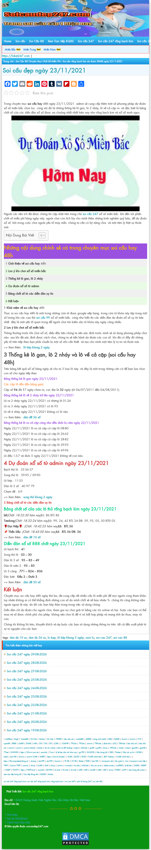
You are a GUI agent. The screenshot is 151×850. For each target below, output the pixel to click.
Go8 (46, 765)
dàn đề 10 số (32, 537)
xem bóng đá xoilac (137, 769)
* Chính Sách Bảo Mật (17, 822)
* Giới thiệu (11, 814)
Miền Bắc (10, 49)
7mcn (51, 752)
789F (6, 765)
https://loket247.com (16, 55)
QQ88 (43, 774)
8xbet (81, 761)
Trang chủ (8, 61)
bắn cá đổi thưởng (65, 747)
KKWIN (49, 769)
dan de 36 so (37, 637)
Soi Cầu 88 (36, 41)
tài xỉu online (50, 747)
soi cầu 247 (90, 214)
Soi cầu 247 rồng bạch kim (115, 41)
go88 (92, 747)
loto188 (13, 756)
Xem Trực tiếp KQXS (61, 41)
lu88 (80, 769)
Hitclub (42, 739)
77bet (6, 752)
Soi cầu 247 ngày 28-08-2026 (27, 662)
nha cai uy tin (96, 765)
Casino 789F (15, 765)
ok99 (124, 769)
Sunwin (124, 739)
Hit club (65, 769)
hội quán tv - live (121, 761)
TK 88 (66, 761)
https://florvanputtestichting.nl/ (16, 761)
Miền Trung (30, 49)
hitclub (32, 747)
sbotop (33, 761)
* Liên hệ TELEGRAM (16, 818)
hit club (77, 765)
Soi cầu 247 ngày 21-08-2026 (27, 713)
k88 (85, 769)
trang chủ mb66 (99, 739)
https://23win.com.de (29, 752)
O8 (40, 743)
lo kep (52, 637)
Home (7, 41)
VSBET (7, 769)
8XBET (143, 765)
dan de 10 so (18, 637)
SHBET (42, 756)
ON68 (28, 743)
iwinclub (68, 765)
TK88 (87, 761)
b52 (114, 743)
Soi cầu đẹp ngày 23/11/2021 (44, 69)
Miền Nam (50, 49)
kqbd (76, 747)
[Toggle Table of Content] (40, 235)
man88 (92, 769)
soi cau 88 (120, 637)
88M (110, 739)
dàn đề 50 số (32, 582)
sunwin (89, 743)
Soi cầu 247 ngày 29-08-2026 (27, 654)
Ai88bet (8, 739)
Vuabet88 (24, 739)
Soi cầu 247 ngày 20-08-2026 (27, 721)
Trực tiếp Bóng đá (31, 774)
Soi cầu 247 (86, 41)
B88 (111, 752)
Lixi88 (39, 765)
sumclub (44, 752)
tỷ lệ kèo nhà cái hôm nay (66, 752)
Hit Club (34, 739)
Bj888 (116, 739)
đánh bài (107, 743)
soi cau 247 (104, 637)
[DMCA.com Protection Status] (75, 844)
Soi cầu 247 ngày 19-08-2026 (27, 730)
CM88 (21, 743)
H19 (139, 739)
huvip (111, 769)
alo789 (41, 761)
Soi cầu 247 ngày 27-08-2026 (27, 671)
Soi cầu (20, 41)
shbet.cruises (109, 765)
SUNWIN (14, 752)
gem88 (135, 747)
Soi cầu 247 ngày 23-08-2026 (27, 696)
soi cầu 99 (43, 317)
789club (98, 743)
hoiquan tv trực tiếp (138, 761)
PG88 (117, 769)
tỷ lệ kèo (128, 765)
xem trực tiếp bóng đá (12, 774)
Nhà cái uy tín (128, 752)
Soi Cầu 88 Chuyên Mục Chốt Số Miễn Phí (38, 61)
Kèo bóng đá (102, 752)
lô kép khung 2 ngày (36, 347)
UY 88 (74, 761)
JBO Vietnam (109, 756)
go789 (82, 752)
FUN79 (16, 769)
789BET (59, 739)
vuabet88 (79, 739)
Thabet (117, 752)
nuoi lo (90, 637)
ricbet (121, 747)
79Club (74, 743)
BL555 (76, 756)
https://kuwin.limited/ (56, 756)
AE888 (88, 739)
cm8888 (119, 765)
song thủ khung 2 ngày (37, 497)
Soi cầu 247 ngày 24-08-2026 (27, 688)
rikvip (105, 747)
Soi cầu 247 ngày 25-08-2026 (27, 679)
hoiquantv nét (107, 761)
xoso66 (41, 769)
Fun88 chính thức (95, 756)
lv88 (35, 743)
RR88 (14, 743)
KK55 (84, 756)
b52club (84, 747)
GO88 (139, 752)
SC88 (35, 756)
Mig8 (16, 739)
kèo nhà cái (69, 739)
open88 (7, 743)
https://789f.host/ (28, 769)
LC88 (56, 743)
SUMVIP (65, 743)
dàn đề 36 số (32, 417)
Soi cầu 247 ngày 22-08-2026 (27, 704)
